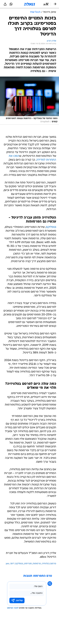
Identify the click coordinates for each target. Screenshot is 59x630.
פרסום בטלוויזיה (49, 564)
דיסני (12, 564)
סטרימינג (28, 564)
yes (7, 564)
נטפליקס (51, 227)
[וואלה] (29, 4)
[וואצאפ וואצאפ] (11, 4)
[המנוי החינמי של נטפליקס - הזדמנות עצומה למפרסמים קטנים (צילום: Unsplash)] (29, 101)
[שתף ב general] (5, 4)
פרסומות (37, 564)
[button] (46, 4)
